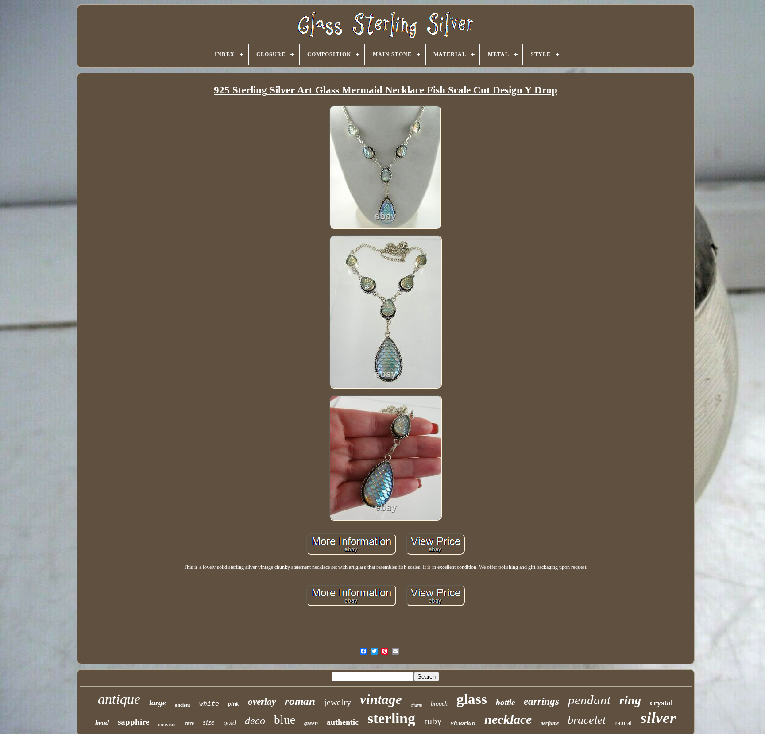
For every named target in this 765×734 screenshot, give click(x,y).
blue (284, 719)
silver (658, 717)
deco (255, 720)
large (157, 703)
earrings (541, 701)
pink (233, 703)
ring (630, 700)
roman (300, 701)
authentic (343, 722)
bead (102, 722)
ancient (182, 704)
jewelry (337, 702)
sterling (391, 718)
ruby (433, 720)
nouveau (167, 724)
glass (471, 699)
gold (230, 722)
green (311, 723)
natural (623, 723)
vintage (381, 699)
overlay (262, 701)
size (209, 722)
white (209, 703)
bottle (505, 702)
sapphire (133, 721)
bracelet (587, 720)
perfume (550, 723)
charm (416, 705)
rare (189, 723)
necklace (508, 719)
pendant (589, 700)
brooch (439, 703)
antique (119, 699)
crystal (661, 702)
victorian (463, 722)
